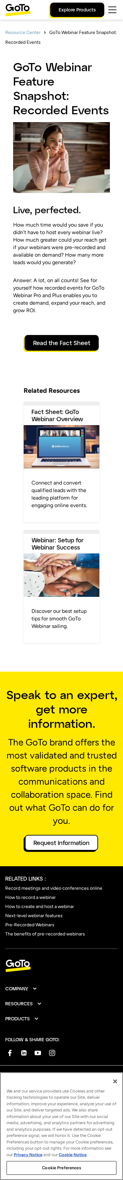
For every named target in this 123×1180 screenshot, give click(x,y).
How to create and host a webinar (39, 906)
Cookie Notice (73, 1154)
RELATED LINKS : (25, 878)
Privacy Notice (28, 1154)
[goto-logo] (61, 966)
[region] (61, 1126)
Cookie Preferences (61, 1167)
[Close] (115, 1081)
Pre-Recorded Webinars (29, 925)
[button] (21, 988)
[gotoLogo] (18, 10)
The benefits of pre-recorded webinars (45, 934)
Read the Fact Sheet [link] (61, 342)
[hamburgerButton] (112, 9)
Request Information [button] (61, 842)
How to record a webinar (30, 897)
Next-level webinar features (34, 915)
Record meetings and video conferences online (53, 888)
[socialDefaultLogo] (9, 1052)
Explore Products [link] (77, 9)
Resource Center (23, 32)
